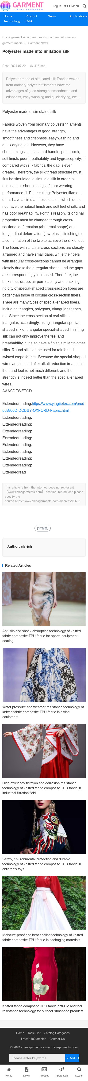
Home (8, 16)
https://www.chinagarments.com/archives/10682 (47, 501)
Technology (12, 21)
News (52, 16)
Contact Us (57, 1039)
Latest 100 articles (33, 1039)
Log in (57, 6)
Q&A (29, 21)
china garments (31, 1047)
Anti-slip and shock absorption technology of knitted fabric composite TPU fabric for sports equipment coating (41, 636)
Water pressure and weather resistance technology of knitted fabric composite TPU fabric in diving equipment (43, 712)
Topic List (34, 1033)
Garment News (38, 43)
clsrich (26, 546)
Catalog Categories (57, 1033)
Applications (78, 16)
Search (72, 1058)
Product (31, 16)
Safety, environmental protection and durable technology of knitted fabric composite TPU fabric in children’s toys (41, 864)
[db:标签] (42, 528)
